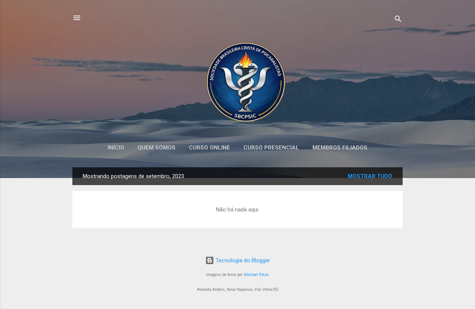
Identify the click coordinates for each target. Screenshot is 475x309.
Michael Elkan (256, 274)
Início (116, 147)
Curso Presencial (271, 147)
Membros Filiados (339, 147)
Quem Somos (157, 147)
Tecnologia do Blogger (242, 260)
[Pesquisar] (398, 20)
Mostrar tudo (370, 176)
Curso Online (209, 147)
